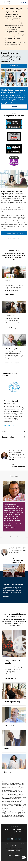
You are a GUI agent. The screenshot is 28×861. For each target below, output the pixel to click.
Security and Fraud (17, 848)
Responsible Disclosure (14, 850)
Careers (11, 831)
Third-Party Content (14, 853)
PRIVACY (6, 848)
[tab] (14, 400)
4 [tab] (17, 537)
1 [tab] (10, 537)
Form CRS (18, 831)
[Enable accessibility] (24, 857)
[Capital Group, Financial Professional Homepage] (9, 3)
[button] (11, 295)
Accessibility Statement (14, 855)
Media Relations (17, 829)
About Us (7, 829)
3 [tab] (15, 537)
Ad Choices (15, 858)
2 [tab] (13, 537)
